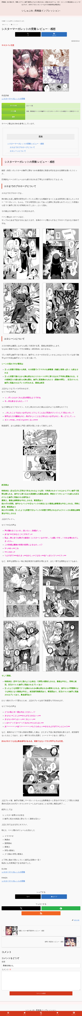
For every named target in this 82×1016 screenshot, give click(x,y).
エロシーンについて (18, 151)
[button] (76, 554)
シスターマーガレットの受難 (13, 99)
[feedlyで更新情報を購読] (60, 908)
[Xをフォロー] (21, 908)
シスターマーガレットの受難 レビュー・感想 (25, 144)
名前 (3, 962)
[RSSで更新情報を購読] (41, 913)
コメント (6, 969)
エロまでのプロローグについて (22, 147)
